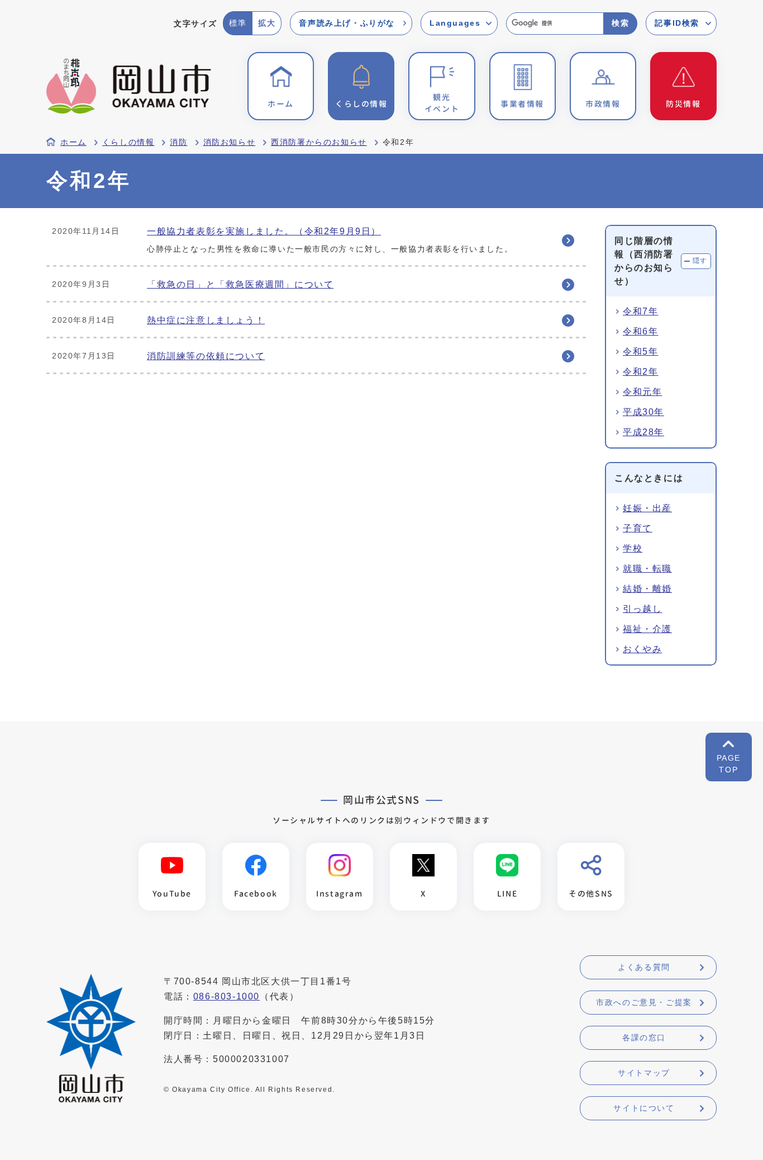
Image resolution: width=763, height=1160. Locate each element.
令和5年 (640, 351)
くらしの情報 (128, 142)
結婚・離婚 (647, 588)
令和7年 (640, 311)
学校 (632, 548)
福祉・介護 (647, 629)
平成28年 (643, 432)
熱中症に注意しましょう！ (206, 320)
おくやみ (642, 649)
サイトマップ (644, 1072)
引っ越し (642, 609)
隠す (700, 260)
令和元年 (642, 392)
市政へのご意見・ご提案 (644, 1002)
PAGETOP (729, 763)
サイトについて (643, 1108)
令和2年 (640, 371)
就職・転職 (647, 568)
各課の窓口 (644, 1037)
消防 (178, 142)
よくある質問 (644, 967)
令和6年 (640, 331)
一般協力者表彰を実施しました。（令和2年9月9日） (264, 231)
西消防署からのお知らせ (319, 142)
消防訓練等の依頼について (206, 356)
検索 (620, 22)
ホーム (73, 142)
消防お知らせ (229, 142)
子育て (637, 528)
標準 (237, 22)
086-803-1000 (226, 996)
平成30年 (643, 412)
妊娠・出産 (647, 508)
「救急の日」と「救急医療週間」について (240, 284)
